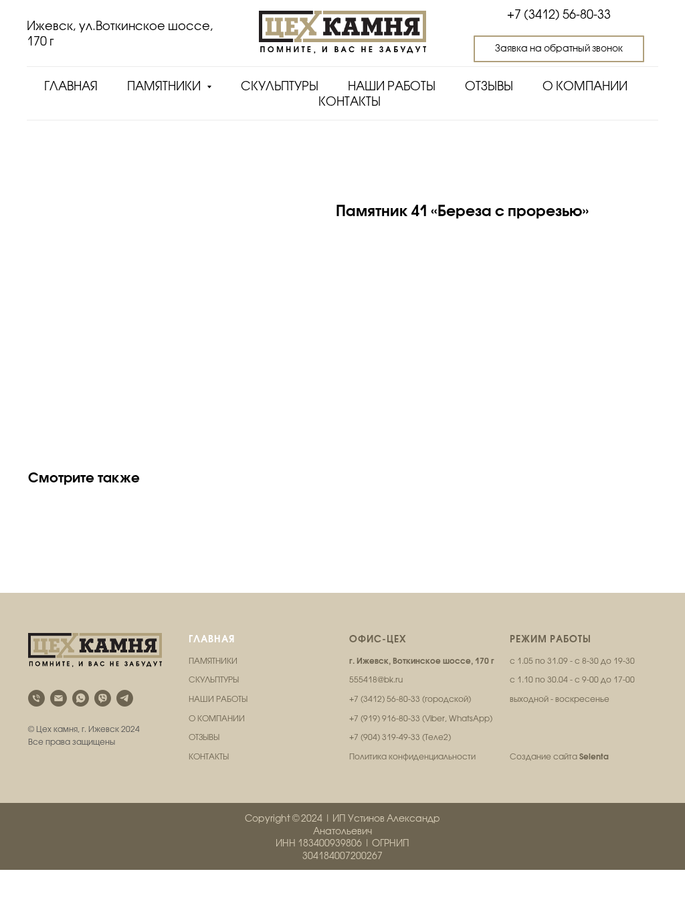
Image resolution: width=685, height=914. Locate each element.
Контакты (349, 101)
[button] (559, 48)
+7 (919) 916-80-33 (384, 718)
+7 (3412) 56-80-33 (559, 14)
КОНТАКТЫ (209, 756)
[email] (58, 698)
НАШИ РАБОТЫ (218, 699)
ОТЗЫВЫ (204, 737)
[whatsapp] (80, 698)
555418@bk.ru (376, 679)
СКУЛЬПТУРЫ (214, 679)
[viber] (102, 698)
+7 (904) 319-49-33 (384, 737)
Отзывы (489, 86)
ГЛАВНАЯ (212, 638)
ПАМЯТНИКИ (213, 661)
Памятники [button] (165, 86)
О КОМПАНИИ (217, 718)
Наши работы (391, 86)
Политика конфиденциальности (412, 756)
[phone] (36, 698)
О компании (585, 86)
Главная (71, 86)
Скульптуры (279, 86)
